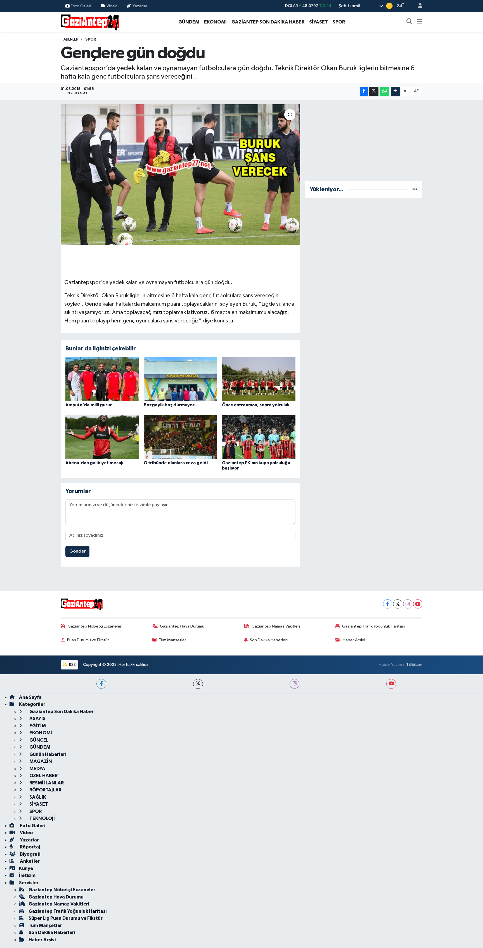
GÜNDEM (188, 22)
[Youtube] (417, 604)
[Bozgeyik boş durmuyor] (180, 379)
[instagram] (294, 684)
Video (111, 6)
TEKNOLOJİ (42, 818)
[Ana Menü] (419, 22)
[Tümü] (415, 189)
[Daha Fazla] (395, 91)
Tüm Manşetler (172, 640)
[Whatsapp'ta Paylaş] (384, 91)
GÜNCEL (39, 740)
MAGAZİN (40, 761)
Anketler (29, 861)
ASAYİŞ (37, 718)
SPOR (339, 22)
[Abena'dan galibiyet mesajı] (102, 437)
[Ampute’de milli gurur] (102, 379)
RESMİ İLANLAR (46, 782)
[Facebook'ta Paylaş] (364, 91)
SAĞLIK (37, 797)
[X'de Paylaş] (373, 91)
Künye (26, 868)
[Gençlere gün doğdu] (180, 174)
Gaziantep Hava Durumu (182, 626)
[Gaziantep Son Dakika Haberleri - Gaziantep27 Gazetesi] (90, 21)
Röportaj (29, 847)
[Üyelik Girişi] (417, 6)
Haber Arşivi (354, 640)
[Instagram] (407, 604)
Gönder (77, 551)
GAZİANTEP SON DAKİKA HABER (267, 22)
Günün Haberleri (47, 754)
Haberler (69, 39)
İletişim (27, 875)
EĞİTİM (37, 725)
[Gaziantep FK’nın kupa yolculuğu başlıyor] (258, 437)
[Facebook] (387, 604)
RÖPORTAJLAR (45, 789)
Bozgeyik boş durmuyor (169, 405)
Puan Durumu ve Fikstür (88, 640)
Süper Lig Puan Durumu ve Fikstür (66, 918)
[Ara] (409, 22)
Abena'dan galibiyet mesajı (94, 463)
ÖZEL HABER (43, 775)
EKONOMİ (215, 22)
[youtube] (391, 684)
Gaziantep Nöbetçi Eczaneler (95, 626)
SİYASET (318, 22)
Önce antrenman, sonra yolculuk (256, 405)
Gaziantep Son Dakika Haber (61, 711)
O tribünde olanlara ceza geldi (176, 463)
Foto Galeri (81, 6)
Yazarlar (139, 6)
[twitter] (198, 684)
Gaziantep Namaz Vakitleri (276, 626)
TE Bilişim (414, 664)
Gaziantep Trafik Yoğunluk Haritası (373, 626)
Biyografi (30, 854)
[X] (397, 604)
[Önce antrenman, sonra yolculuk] (258, 379)
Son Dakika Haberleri (269, 640)
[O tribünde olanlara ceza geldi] (180, 437)
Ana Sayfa (30, 697)
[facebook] (101, 684)
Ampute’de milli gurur (88, 405)
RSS (72, 664)
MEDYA (37, 768)
